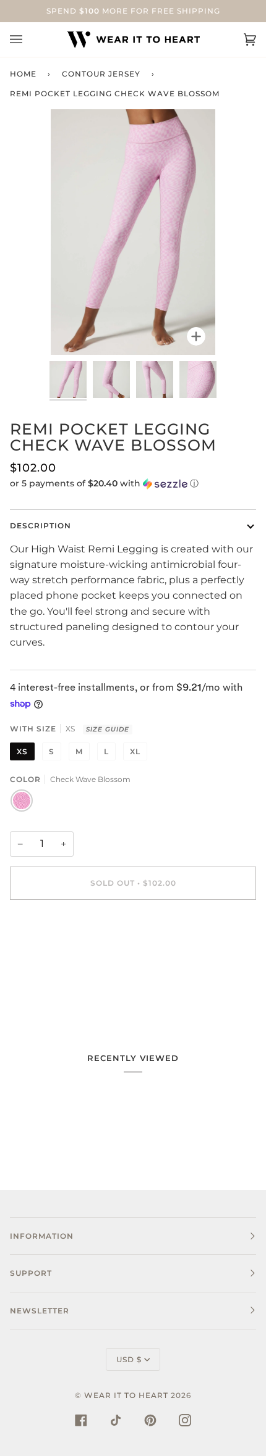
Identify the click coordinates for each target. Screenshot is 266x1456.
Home (23, 73)
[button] (133, 483)
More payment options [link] (67, 960)
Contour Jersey (101, 73)
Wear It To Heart (126, 1395)
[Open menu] (28, 39)
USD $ (129, 1359)
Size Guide (107, 729)
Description (40, 525)
